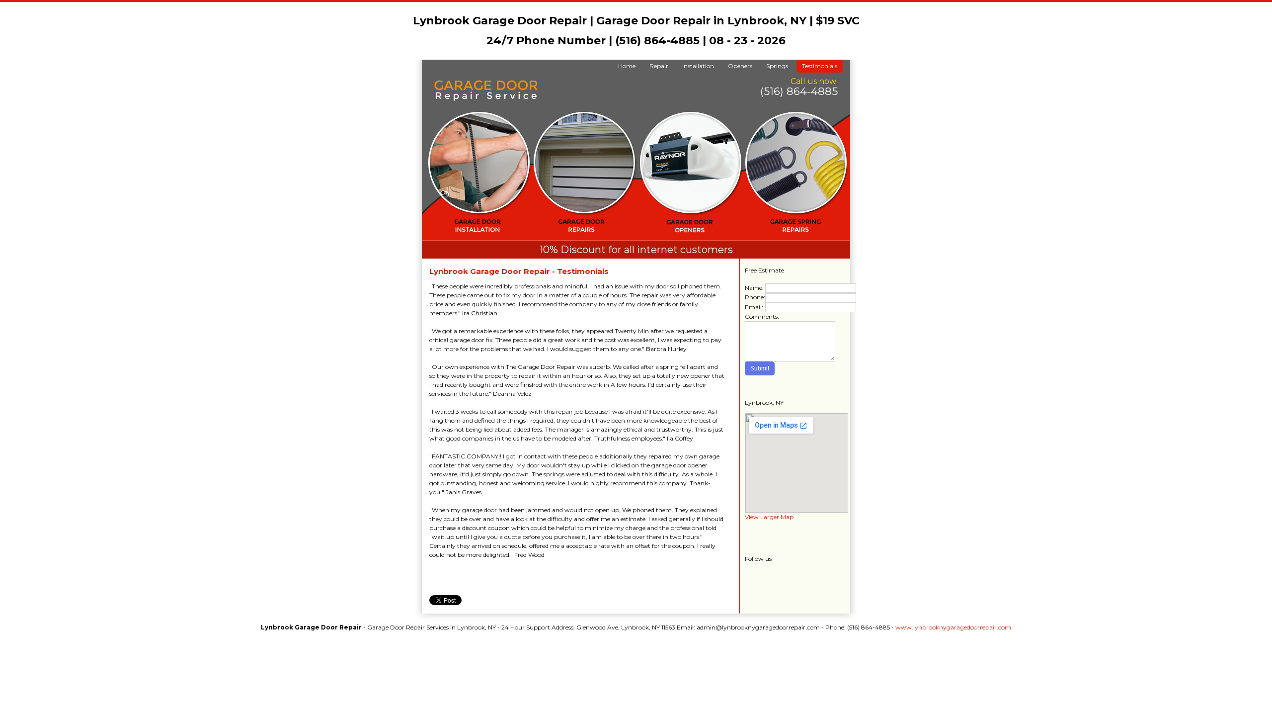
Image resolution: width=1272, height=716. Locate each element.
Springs (777, 66)
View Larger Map (769, 517)
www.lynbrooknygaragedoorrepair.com (953, 627)
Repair (658, 66)
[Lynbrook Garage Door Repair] (486, 98)
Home (627, 66)
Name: (754, 287)
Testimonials (819, 66)
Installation (698, 66)
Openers (740, 66)
